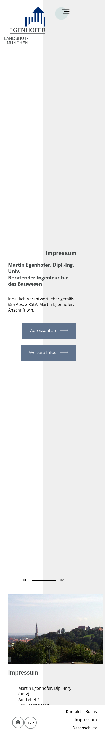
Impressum (86, 719)
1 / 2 (31, 722)
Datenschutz (84, 728)
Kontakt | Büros (81, 711)
